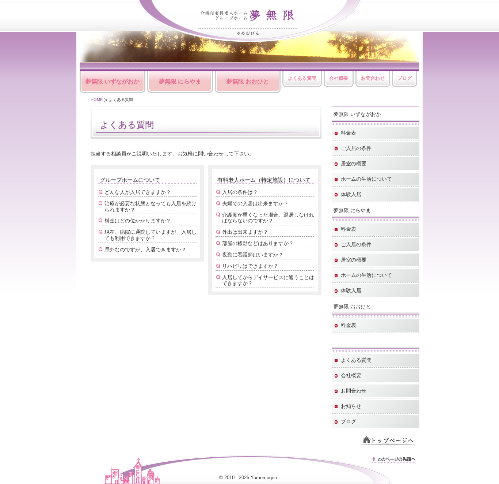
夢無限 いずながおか (112, 81)
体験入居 (351, 194)
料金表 (348, 133)
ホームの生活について (366, 179)
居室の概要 (353, 163)
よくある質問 (302, 78)
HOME (97, 99)
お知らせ (351, 406)
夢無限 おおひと (247, 81)
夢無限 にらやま (180, 81)
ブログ (404, 78)
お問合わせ (373, 78)
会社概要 (338, 78)
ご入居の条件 (356, 148)
